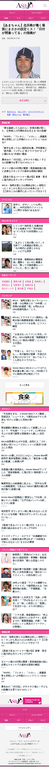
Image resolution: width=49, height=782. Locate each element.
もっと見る (24, 385)
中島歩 (30, 288)
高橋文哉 (29, 285)
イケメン (12, 715)
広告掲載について (24, 756)
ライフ (15, 213)
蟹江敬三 (26, 115)
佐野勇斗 (17, 285)
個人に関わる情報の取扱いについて (18, 752)
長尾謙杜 (6, 281)
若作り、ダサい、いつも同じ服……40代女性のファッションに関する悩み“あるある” (28, 207)
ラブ (18, 720)
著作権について (37, 752)
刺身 (9, 115)
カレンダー (22, 112)
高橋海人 (39, 281)
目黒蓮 (28, 281)
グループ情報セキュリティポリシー (28, 749)
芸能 (14, 237)
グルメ (30, 720)
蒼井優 (20, 288)
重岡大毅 (17, 281)
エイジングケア (37, 715)
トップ (24, 710)
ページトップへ (24, 728)
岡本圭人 (6, 285)
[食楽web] (24, 404)
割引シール (16, 115)
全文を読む (24, 100)
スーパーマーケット (36, 112)
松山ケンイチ (8, 288)
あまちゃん (11, 112)
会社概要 (11, 749)
